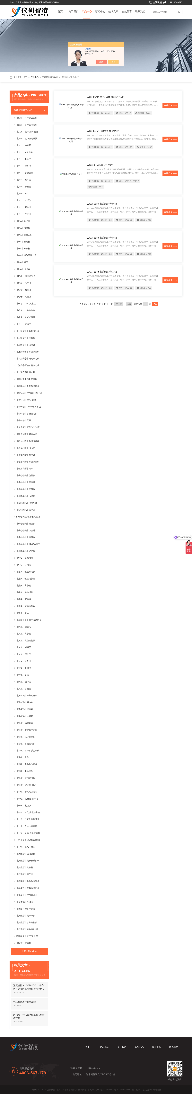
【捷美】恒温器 (23, 599)
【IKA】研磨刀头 (24, 235)
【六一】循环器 (23, 180)
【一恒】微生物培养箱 (26, 826)
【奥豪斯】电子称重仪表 (27, 860)
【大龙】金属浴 (23, 627)
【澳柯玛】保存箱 (24, 709)
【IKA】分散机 (23, 248)
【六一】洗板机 (23, 214)
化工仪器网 (147, 1090)
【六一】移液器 (23, 145)
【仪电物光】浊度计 (25, 530)
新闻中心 (100, 11)
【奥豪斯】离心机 (24, 867)
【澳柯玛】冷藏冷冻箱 (26, 695)
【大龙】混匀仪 (23, 668)
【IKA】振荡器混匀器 (26, 255)
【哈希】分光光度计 (25, 317)
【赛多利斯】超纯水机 (26, 434)
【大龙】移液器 (23, 688)
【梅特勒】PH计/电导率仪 (28, 406)
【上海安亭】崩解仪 (25, 338)
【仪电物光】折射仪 (25, 537)
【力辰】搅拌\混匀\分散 (27, 131)
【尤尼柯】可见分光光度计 (28, 427)
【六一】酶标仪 (23, 324)
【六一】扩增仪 (23, 200)
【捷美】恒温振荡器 (25, 606)
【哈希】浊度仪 (23, 290)
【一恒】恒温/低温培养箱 (28, 833)
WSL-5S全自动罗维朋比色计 (103, 131)
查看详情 (168, 105)
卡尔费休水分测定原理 (24, 1002)
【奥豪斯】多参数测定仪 (27, 881)
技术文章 (113, 11)
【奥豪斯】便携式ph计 (26, 895)
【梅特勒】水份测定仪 (26, 413)
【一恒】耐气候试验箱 (26, 792)
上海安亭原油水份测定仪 (27, 365)
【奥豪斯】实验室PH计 (27, 929)
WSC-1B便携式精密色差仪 (102, 271)
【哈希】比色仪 (23, 296)
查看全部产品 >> (29, 951)
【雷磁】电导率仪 (24, 771)
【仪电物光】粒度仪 (25, 523)
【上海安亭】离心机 (25, 372)
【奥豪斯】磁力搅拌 (25, 853)
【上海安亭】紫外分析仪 (27, 331)
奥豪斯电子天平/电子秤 (27, 936)
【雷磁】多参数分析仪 (26, 764)
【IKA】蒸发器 (23, 221)
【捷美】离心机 (23, 585)
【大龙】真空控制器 (25, 640)
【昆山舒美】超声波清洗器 (28, 620)
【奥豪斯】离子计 (24, 874)
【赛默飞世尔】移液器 (26, 379)
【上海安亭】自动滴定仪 (27, 358)
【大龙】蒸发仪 (23, 654)
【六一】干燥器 (23, 186)
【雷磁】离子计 (23, 757)
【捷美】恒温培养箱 (25, 578)
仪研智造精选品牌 (50, 77)
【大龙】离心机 (23, 633)
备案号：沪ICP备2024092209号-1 (103, 1090)
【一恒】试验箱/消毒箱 (27, 798)
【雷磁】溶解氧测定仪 (26, 730)
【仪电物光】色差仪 (25, 475)
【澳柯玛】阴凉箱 (24, 702)
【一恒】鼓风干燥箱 (25, 847)
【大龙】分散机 (23, 661)
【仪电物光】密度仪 (25, 489)
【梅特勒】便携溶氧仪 (26, 400)
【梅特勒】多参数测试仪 (27, 386)
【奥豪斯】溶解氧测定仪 (27, 888)
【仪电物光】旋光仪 (25, 551)
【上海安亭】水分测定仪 (27, 351)
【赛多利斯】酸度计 (25, 455)
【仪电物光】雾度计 (25, 482)
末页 (129, 304)
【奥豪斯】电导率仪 (25, 915)
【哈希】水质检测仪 (25, 310)
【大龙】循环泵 (23, 647)
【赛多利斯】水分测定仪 (27, 461)
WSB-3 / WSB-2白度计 (100, 165)
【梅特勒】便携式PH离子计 (29, 393)
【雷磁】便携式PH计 (26, 778)
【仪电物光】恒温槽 (25, 496)
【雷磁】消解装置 (24, 723)
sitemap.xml (125, 1090)
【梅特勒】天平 (23, 420)
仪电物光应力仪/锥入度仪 (28, 516)
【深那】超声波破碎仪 (26, 118)
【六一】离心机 (23, 207)
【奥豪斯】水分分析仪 (26, 922)
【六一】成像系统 (24, 152)
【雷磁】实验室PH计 (26, 785)
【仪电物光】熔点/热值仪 (28, 544)
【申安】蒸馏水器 (24, 558)
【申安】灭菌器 (23, 565)
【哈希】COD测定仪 (26, 303)
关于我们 (73, 11)
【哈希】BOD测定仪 (26, 276)
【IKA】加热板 (23, 228)
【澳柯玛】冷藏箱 (24, 716)
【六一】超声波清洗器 (26, 138)
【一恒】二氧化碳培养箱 (27, 819)
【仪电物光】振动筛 (25, 510)
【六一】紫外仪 (23, 166)
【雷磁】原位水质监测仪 (27, 750)
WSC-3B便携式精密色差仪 (102, 237)
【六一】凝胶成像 (24, 173)
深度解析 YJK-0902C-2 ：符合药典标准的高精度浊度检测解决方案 (29, 987)
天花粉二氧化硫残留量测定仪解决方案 (29, 1016)
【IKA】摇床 (22, 262)
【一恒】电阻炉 (23, 805)
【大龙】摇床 (22, 675)
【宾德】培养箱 (23, 943)
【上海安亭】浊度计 (25, 345)
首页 (60, 11)
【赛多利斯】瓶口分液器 (27, 441)
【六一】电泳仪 (23, 159)
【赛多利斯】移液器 (25, 448)
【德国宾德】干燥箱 (25, 908)
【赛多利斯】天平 (24, 468)
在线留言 (127, 11)
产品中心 (87, 11)
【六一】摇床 (22, 193)
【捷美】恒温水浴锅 (25, 572)
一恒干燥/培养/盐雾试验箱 (28, 840)
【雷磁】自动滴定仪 (25, 743)
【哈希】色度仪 (23, 283)
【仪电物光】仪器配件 (26, 503)
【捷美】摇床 (22, 613)
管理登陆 (157, 1090)
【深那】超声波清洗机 (26, 125)
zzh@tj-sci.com (92, 1068)
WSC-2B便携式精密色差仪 (102, 203)
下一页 (119, 304)
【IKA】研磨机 (23, 241)
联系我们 (140, 11)
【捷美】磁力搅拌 (24, 592)
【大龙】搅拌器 (23, 682)
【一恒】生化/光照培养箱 (28, 812)
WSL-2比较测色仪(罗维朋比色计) (105, 97)
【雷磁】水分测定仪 (25, 737)
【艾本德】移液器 (24, 902)
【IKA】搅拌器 (23, 269)
